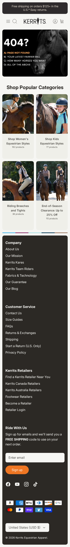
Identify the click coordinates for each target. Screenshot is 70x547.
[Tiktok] (35, 484)
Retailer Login (15, 410)
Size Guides (14, 319)
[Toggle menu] (8, 21)
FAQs (9, 326)
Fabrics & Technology (21, 275)
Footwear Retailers (18, 397)
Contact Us (13, 313)
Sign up (17, 470)
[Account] (53, 21)
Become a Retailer (18, 403)
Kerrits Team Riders (19, 269)
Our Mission (14, 256)
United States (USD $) (24, 527)
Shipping (11, 339)
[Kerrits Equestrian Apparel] (35, 21)
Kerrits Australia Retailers (23, 390)
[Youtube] (17, 484)
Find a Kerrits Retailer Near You (27, 377)
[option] (35, 232)
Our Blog (11, 289)
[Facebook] (8, 484)
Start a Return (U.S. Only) (23, 346)
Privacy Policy (15, 352)
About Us (12, 249)
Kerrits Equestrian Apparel (31, 537)
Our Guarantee (15, 282)
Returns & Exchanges (20, 333)
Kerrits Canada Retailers (22, 383)
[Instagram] (26, 484)
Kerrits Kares (14, 262)
